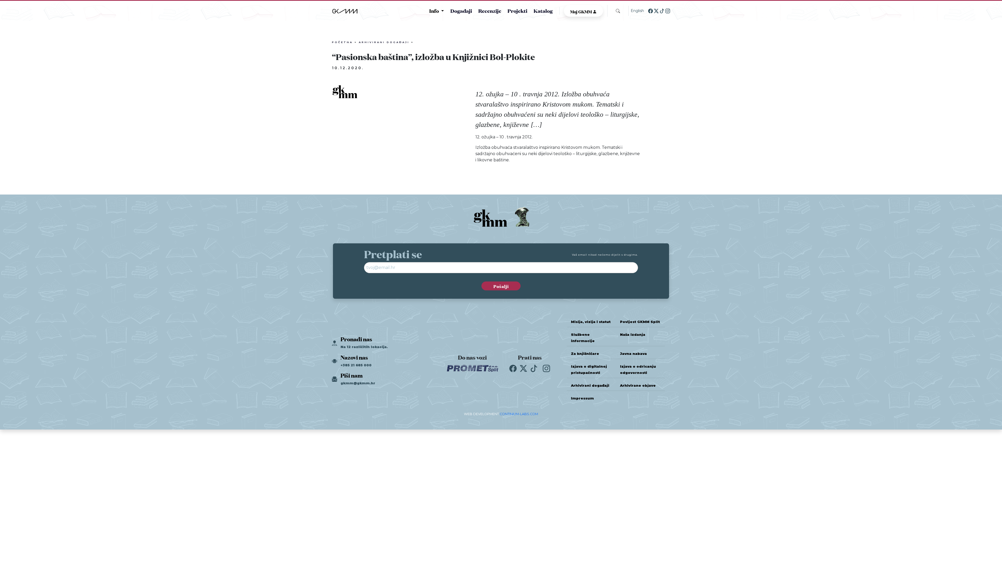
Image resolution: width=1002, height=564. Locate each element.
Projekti (517, 10)
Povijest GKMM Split (640, 322)
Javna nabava (633, 354)
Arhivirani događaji (384, 42)
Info (434, 10)
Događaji (461, 10)
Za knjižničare (585, 354)
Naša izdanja (632, 335)
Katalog (543, 10)
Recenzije (489, 10)
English (637, 10)
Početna (342, 42)
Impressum (582, 398)
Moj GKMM (581, 11)
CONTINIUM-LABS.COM (519, 414)
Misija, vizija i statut (591, 322)
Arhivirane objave (638, 385)
